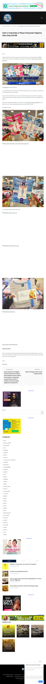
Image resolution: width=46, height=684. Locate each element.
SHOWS (5, 527)
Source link (4, 364)
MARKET (5, 496)
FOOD (4, 474)
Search (4, 410)
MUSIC (4, 505)
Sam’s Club (6, 87)
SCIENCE (5, 520)
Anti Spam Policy (18, 674)
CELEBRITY (5, 452)
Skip (36, 681)
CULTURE (5, 457)
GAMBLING (5, 479)
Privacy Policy (17, 676)
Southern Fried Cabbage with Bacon (19, 571)
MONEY (5, 501)
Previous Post (9, 369)
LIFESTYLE (5, 493)
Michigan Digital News (15, 566)
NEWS (4, 510)
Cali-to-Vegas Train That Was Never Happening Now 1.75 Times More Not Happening (25, 579)
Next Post (37, 369)
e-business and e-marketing (9, 460)
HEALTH (5, 484)
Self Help (5, 522)
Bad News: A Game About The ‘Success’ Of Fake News (23, 564)
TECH (4, 532)
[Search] (42, 412)
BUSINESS (5, 450)
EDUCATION (6, 464)
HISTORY (5, 488)
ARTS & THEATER (7, 443)
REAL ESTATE (6, 515)
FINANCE (5, 472)
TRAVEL (5, 534)
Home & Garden (6, 491)
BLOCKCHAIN (6, 445)
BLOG (4, 447)
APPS (4, 440)
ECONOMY (5, 462)
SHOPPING (5, 525)
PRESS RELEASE (7, 513)
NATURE (5, 508)
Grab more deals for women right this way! (9, 344)
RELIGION (5, 517)
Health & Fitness (6, 486)
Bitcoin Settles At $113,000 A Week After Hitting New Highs (24, 586)
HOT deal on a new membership (32, 102)
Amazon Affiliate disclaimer (8, 674)
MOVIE (4, 503)
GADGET (5, 476)
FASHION (5, 469)
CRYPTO (5, 455)
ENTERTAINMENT (7, 467)
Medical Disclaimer (10, 676)
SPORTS (5, 529)
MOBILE (5, 498)
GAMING (5, 481)
